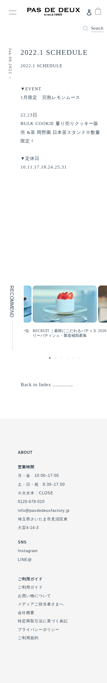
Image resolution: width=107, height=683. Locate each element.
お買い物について (34, 596)
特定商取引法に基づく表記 (43, 621)
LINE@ (25, 559)
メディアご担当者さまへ (41, 604)
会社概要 (26, 612)
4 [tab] (68, 358)
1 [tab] (50, 358)
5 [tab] (74, 358)
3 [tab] (62, 358)
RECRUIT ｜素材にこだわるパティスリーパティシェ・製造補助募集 (65, 333)
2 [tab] (56, 358)
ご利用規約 (28, 638)
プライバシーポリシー (38, 629)
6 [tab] (80, 358)
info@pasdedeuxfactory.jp (44, 510)
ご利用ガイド (30, 587)
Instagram (28, 551)
